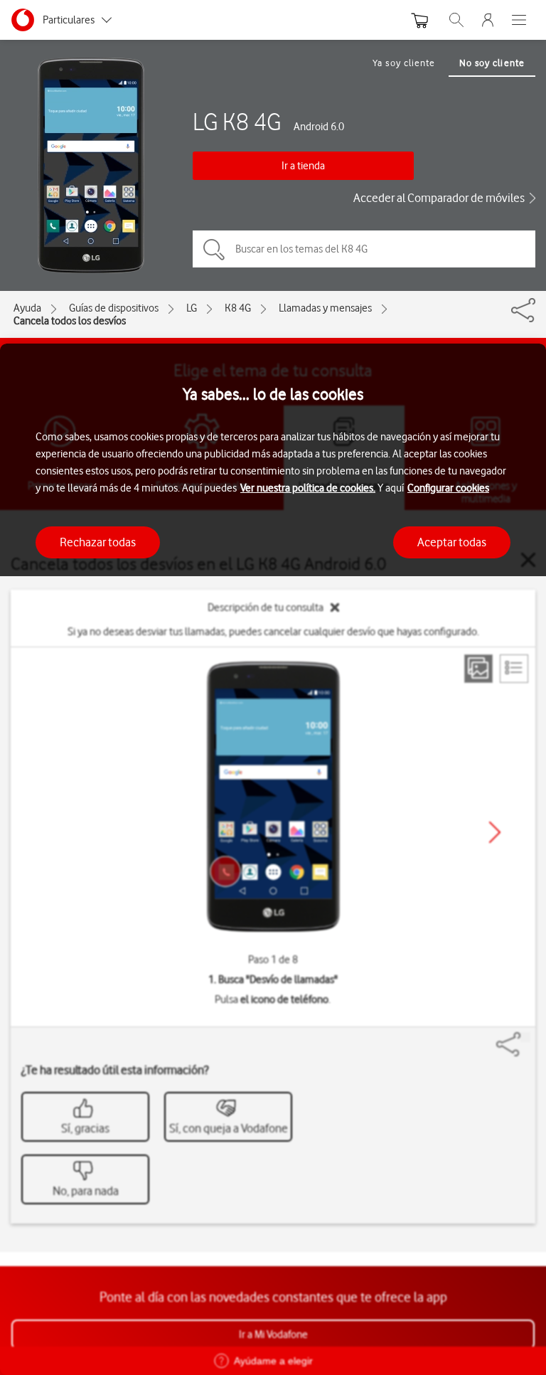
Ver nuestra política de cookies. (307, 488)
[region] (273, 859)
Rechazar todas (98, 542)
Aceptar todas (451, 542)
